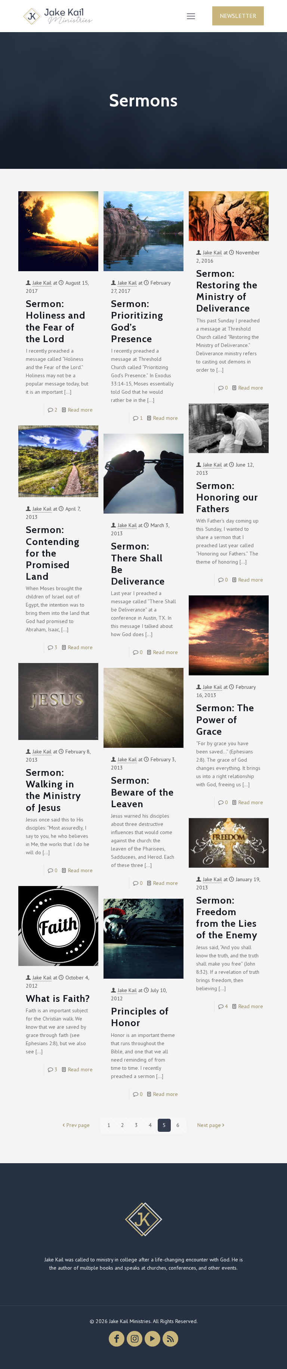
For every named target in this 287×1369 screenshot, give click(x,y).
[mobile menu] (191, 16)
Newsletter (238, 15)
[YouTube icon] (152, 1339)
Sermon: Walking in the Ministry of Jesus (53, 790)
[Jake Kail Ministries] (58, 16)
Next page (209, 1125)
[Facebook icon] (116, 1339)
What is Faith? (58, 998)
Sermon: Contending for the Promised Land (53, 553)
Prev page (78, 1125)
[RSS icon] (170, 1339)
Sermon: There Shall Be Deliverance (138, 563)
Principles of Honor (140, 1017)
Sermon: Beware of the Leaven (142, 791)
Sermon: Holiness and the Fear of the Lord (55, 321)
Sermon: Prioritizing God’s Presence (137, 321)
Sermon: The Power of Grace (225, 719)
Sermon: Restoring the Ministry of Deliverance (226, 291)
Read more (80, 409)
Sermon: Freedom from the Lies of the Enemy (226, 917)
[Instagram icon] (134, 1339)
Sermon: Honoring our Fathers (227, 497)
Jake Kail (42, 282)
